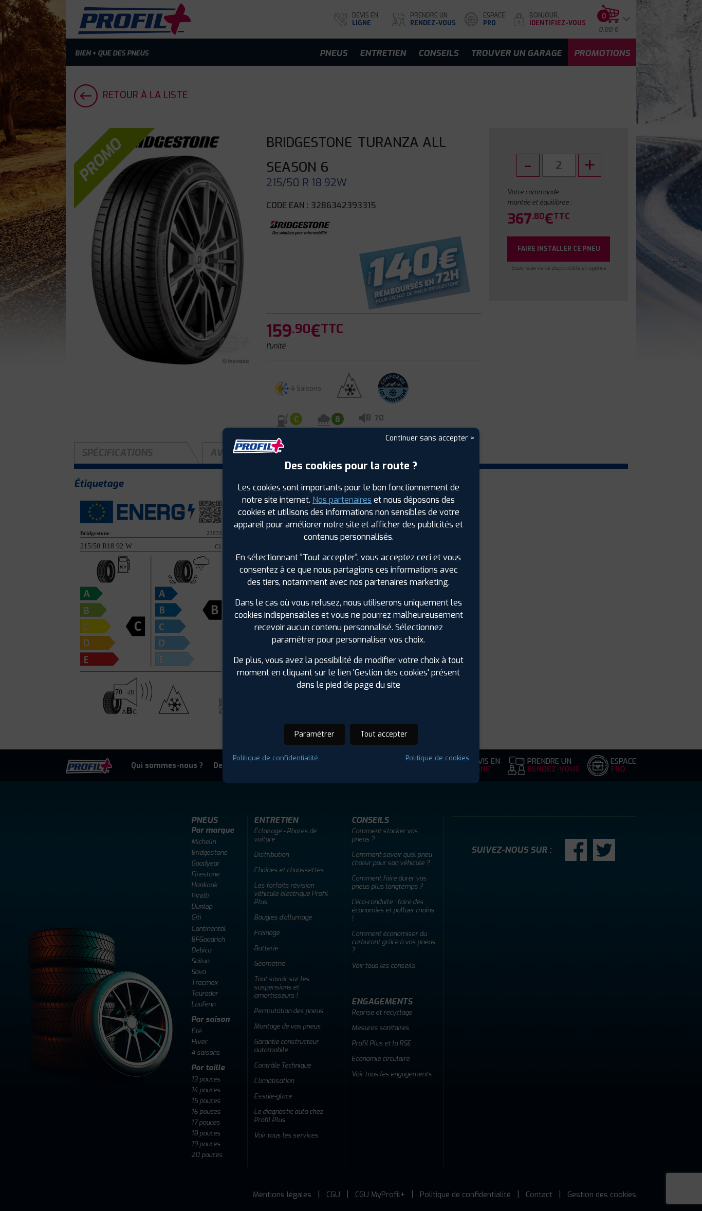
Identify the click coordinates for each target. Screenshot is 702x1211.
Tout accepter (384, 734)
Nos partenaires (342, 499)
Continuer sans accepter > (429, 438)
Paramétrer (314, 734)
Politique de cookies (437, 758)
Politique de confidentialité (275, 758)
